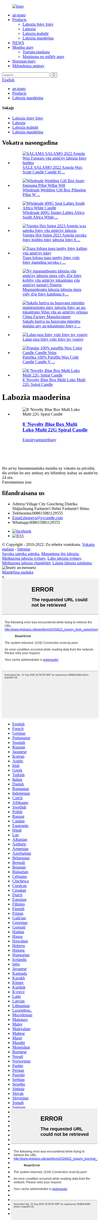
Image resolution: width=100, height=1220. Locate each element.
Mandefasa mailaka (17, 572)
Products (19, 19)
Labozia (29, 29)
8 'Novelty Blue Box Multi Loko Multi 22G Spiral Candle (55, 426)
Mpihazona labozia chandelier (26, 563)
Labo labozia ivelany (64, 558)
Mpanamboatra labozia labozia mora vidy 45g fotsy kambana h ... (52, 291)
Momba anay (23, 47)
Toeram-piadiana (36, 52)
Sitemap (23, 549)
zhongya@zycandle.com (37, 518)
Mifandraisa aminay (28, 66)
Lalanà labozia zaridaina (72, 563)
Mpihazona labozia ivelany (23, 558)
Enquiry (29, 440)
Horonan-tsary (24, 61)
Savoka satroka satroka (20, 554)
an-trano (19, 15)
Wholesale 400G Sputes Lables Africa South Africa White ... (53, 214)
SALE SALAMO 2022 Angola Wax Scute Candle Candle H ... (52, 169)
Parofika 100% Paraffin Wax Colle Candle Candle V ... (51, 359)
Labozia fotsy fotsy (38, 24)
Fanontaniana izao (17, 482)
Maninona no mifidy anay (43, 56)
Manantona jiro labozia (59, 554)
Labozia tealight (35, 33)
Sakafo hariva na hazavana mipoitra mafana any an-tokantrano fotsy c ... (52, 323)
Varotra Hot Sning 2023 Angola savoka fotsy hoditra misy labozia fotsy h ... (54, 237)
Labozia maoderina (38, 38)
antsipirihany (46, 440)
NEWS (18, 43)
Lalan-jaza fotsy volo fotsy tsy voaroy (53, 339)
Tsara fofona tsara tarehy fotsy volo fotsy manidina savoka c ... (51, 259)
